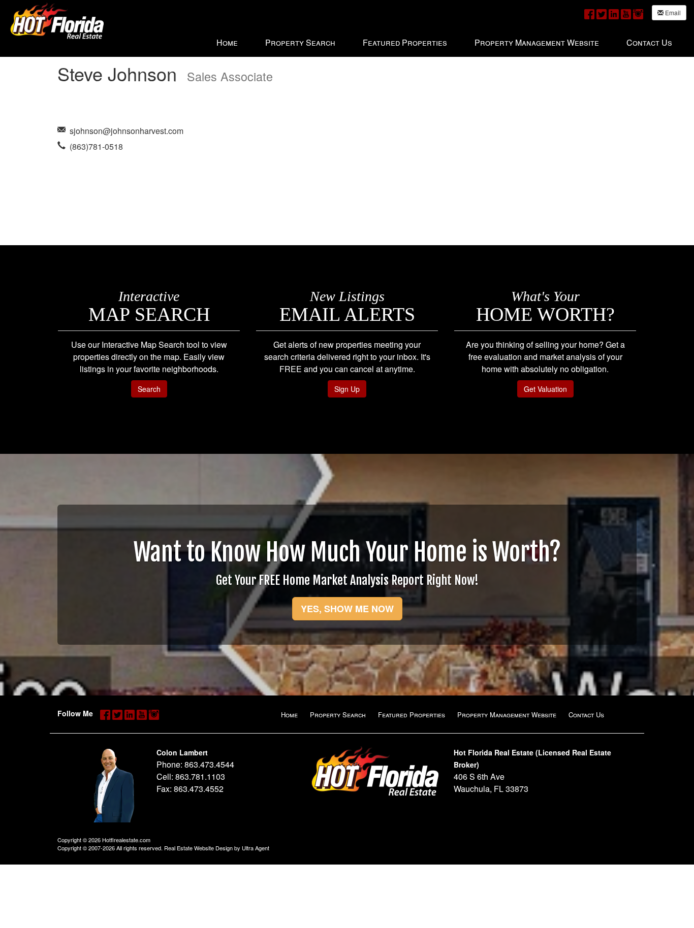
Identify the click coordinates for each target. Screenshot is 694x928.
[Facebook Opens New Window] (589, 13)
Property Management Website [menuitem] (537, 42)
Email (672, 12)
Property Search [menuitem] (300, 42)
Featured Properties (411, 714)
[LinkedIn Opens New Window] (614, 13)
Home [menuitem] (227, 42)
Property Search (338, 714)
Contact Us (586, 714)
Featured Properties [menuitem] (405, 42)
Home (289, 714)
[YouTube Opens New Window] (626, 13)
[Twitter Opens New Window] (601, 13)
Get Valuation (545, 389)
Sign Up (347, 389)
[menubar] (444, 42)
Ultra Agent (255, 848)
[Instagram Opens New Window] (638, 13)
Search (149, 389)
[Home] (57, 20)
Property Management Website (506, 714)
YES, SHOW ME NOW (347, 608)
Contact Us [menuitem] (649, 42)
